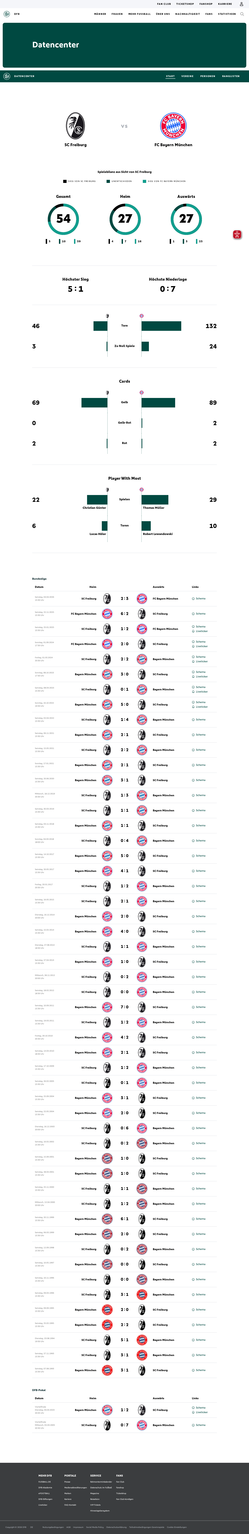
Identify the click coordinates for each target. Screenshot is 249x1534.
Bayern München (163, 659)
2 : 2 (124, 659)
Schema (200, 598)
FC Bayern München (165, 598)
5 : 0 (124, 705)
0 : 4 (124, 841)
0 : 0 (124, 992)
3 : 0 (124, 674)
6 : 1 (124, 1219)
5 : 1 (124, 1340)
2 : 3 (124, 599)
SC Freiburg (88, 598)
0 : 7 (124, 1425)
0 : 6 (124, 1128)
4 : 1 (124, 871)
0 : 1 (124, 689)
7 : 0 (124, 1007)
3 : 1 (124, 780)
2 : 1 (124, 735)
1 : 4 (124, 720)
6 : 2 (124, 614)
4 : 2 (124, 1037)
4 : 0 (124, 932)
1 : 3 (124, 795)
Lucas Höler (98, 534)
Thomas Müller (153, 507)
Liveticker (202, 631)
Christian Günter (94, 507)
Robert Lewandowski (158, 534)
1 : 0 (124, 962)
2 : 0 (124, 644)
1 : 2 (124, 629)
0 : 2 (124, 977)
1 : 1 (124, 810)
